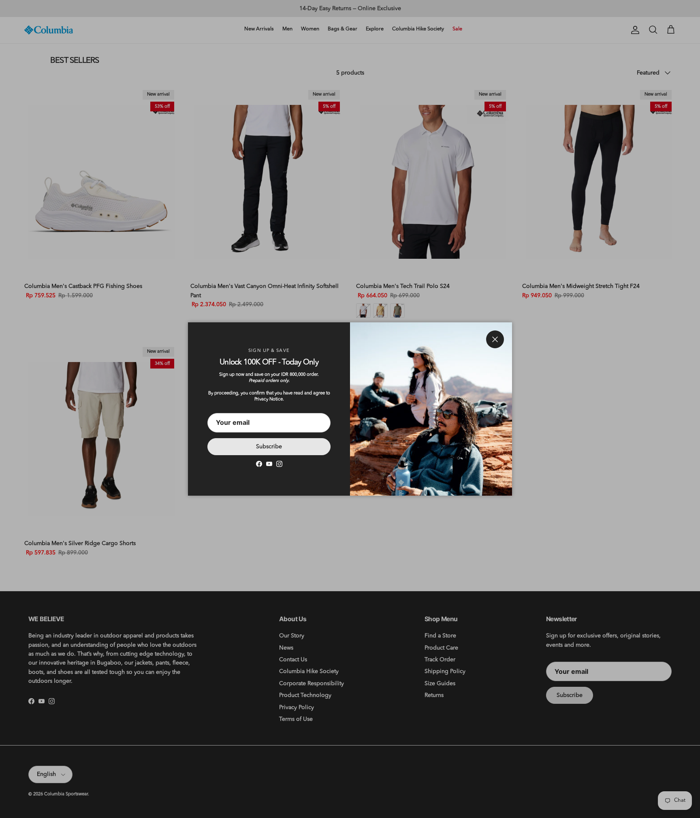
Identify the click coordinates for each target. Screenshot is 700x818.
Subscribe (269, 446)
